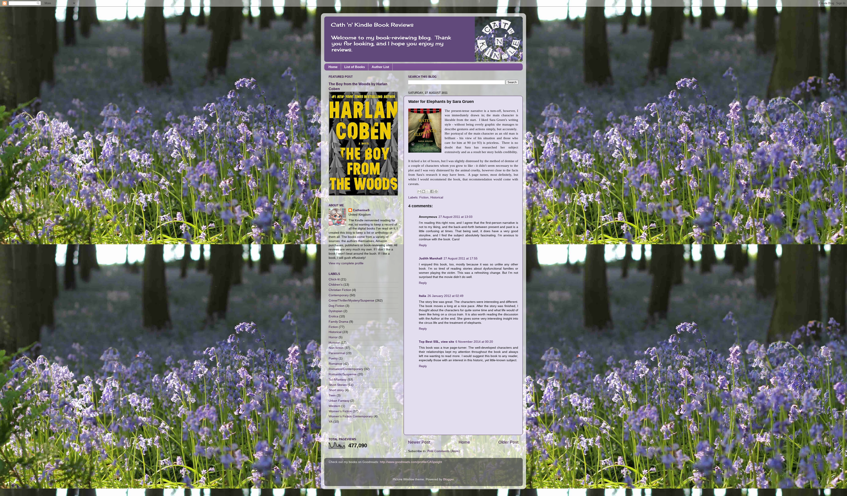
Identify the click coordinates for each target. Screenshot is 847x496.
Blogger (448, 479)
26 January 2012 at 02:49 (445, 296)
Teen (332, 395)
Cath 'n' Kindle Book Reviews (372, 24)
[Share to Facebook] (432, 191)
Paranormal (337, 353)
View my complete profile (346, 263)
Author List (380, 67)
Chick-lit (334, 279)
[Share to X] (427, 191)
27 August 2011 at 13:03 (455, 216)
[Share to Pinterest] (436, 191)
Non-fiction (336, 348)
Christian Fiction (340, 290)
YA (330, 421)
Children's (336, 284)
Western (334, 406)
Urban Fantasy (339, 400)
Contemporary (339, 295)
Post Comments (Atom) (443, 451)
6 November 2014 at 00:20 (474, 341)
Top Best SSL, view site (436, 341)
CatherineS (361, 210)
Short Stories (338, 385)
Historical (436, 197)
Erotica (333, 316)
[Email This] (419, 191)
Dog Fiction (337, 305)
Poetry (333, 358)
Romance (335, 363)
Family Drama (338, 321)
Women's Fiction (340, 411)
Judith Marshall (430, 258)
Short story (336, 390)
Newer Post (419, 442)
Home (332, 67)
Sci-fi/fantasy (338, 379)
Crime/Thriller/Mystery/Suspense (351, 300)
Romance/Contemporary (346, 369)
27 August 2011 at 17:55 (461, 258)
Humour (334, 342)
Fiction (424, 197)
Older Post (508, 442)
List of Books (354, 67)
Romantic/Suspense (343, 374)
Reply (423, 245)
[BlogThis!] (423, 191)
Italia (422, 296)
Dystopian (336, 311)
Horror (333, 337)
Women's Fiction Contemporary (351, 416)
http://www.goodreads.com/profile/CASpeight (411, 462)
